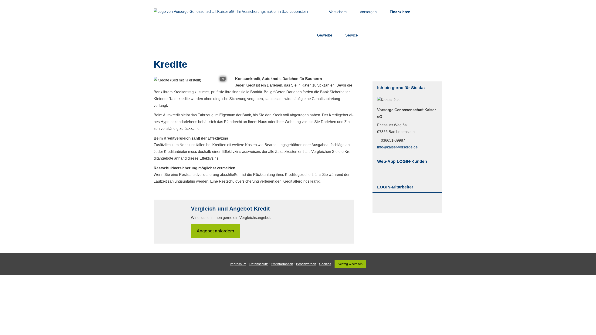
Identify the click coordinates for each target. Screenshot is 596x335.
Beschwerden (306, 264)
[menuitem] (318, 11)
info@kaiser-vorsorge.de (397, 147)
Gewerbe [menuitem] (324, 35)
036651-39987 (393, 140)
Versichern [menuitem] (338, 12)
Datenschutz (258, 264)
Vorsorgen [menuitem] (368, 12)
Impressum (238, 264)
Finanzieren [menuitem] (400, 12)
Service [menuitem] (351, 35)
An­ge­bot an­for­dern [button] (215, 230)
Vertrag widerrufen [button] (350, 264)
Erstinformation (282, 264)
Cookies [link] (325, 264)
